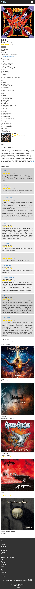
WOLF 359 (7, 255)
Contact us (17, 587)
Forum (3, 570)
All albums (4, 549)
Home (3, 541)
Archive (3, 552)
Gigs (2, 559)
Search (3, 554)
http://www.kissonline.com (7, 56)
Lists (2, 567)
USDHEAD (6, 185)
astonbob (6, 243)
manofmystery (7, 265)
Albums (3, 546)
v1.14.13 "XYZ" (17, 586)
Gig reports (4, 562)
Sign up (3, 576)
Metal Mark (7, 317)
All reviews (4, 550)
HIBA (5, 223)
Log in (2, 342)
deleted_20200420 (9, 277)
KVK (5, 170)
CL (4, 296)
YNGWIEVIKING (8, 197)
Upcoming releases (7, 557)
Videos (3, 564)
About (3, 544)
